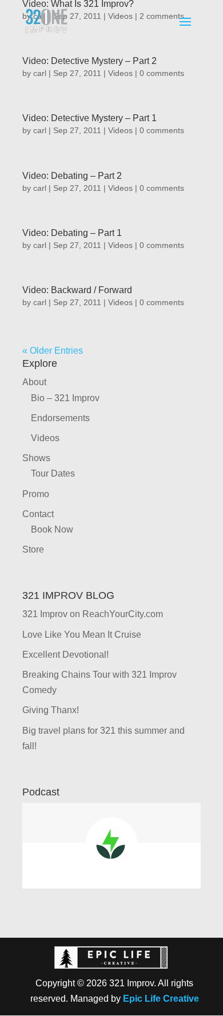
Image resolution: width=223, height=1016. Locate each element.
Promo (35, 494)
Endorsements (60, 418)
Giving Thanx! (50, 710)
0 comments (162, 73)
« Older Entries (52, 350)
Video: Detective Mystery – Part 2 (89, 61)
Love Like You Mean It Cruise (81, 634)
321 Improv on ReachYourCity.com (92, 614)
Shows (36, 458)
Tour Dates (53, 473)
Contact (38, 514)
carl (39, 73)
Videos (120, 73)
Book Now (52, 529)
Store (33, 549)
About (34, 382)
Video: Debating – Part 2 (72, 176)
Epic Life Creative (161, 998)
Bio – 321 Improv (65, 398)
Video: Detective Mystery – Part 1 (89, 118)
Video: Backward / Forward (77, 290)
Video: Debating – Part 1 (72, 233)
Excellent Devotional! (65, 654)
